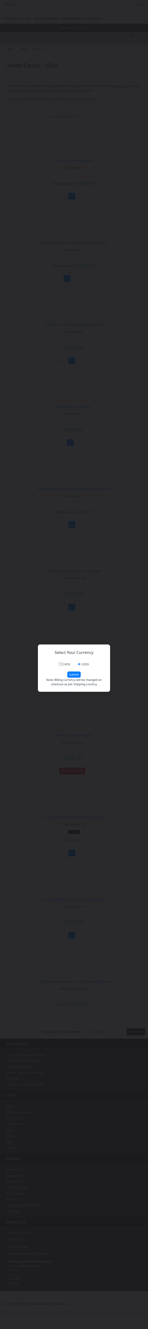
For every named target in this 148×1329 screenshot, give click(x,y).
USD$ (85, 664)
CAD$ (66, 664)
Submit (74, 675)
